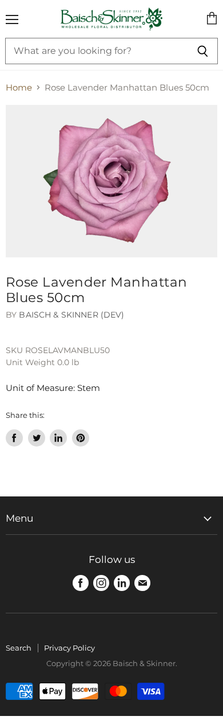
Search (18, 647)
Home (19, 87)
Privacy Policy (69, 647)
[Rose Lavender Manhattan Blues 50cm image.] (111, 181)
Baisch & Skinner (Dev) (71, 315)
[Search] (203, 51)
